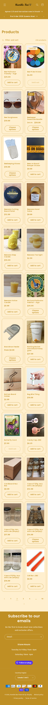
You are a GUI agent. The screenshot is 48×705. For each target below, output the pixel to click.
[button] (4, 4)
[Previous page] (4, 598)
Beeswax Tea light (35, 255)
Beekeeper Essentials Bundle (34, 118)
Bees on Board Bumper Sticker (33, 165)
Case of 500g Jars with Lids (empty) (12, 577)
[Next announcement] (43, 16)
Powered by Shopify (25, 694)
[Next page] (24, 603)
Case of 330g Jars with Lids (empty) (35, 530)
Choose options (12, 128)
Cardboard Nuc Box (11, 485)
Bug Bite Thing (33, 394)
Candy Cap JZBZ (34, 440)
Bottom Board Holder (10, 395)
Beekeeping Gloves (12, 164)
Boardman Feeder (11, 347)
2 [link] (17, 599)
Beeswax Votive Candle (10, 302)
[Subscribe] (40, 637)
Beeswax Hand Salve (33, 210)
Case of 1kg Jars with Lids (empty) (11, 530)
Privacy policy (18, 698)
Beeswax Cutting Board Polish (11, 210)
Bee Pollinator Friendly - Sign (10, 73)
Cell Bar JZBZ (32, 576)
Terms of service (31, 698)
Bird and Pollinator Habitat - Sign (35, 302)
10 (42, 599)
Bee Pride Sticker (34, 72)
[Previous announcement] (4, 16)
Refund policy (38, 694)
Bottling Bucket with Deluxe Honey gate (35, 349)
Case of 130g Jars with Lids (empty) (35, 485)
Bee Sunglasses (11, 117)
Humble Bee (14, 694)
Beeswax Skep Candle (10, 256)
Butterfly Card (10, 440)
